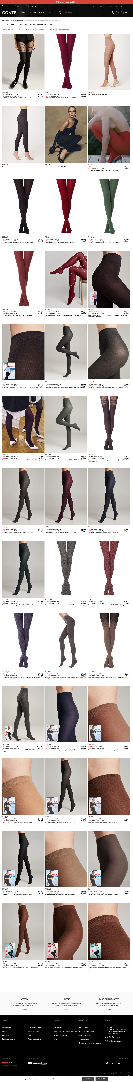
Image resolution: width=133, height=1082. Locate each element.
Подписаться (56, 553)
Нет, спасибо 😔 (76, 553)
